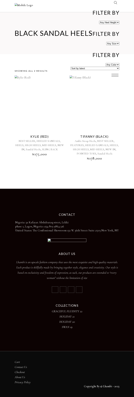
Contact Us (21, 367)
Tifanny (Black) (94, 136)
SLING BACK (50, 149)
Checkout (20, 372)
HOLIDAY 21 (67, 316)
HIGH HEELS (33, 145)
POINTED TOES (86, 153)
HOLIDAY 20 (67, 322)
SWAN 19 (67, 327)
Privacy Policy (23, 382)
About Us (20, 377)
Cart (17, 362)
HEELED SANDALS (48, 141)
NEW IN (111, 149)
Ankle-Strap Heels (85, 141)
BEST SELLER (27, 141)
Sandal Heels (33, 149)
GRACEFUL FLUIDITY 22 (67, 311)
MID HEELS (49, 145)
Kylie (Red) (39, 136)
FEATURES (77, 145)
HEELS (19, 145)
